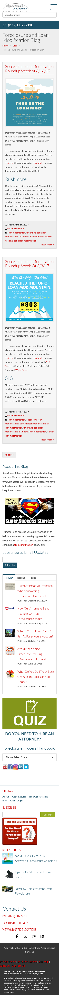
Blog (15, 45)
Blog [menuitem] (4, 800)
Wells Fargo (21, 370)
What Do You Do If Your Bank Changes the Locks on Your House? (35, 677)
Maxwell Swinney (16, 228)
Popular (9, 577)
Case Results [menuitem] (19, 796)
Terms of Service (27, 961)
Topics (32, 577)
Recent (21, 577)
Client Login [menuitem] (16, 800)
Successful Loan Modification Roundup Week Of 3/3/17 (29, 263)
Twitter (9, 162)
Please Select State (16, 757)
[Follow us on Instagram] (33, 936)
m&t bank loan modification (32, 431)
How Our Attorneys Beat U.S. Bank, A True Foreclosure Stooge (33, 613)
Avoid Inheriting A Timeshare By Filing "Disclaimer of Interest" (32, 654)
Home (5, 45)
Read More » (47, 244)
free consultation (23, 544)
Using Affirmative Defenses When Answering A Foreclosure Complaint (35, 591)
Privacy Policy (8, 961)
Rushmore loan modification (33, 236)
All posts (9, 454)
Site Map (44, 961)
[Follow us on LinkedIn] (42, 936)
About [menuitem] (5, 796)
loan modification (16, 232)
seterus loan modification (33, 423)
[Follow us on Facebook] (16, 936)
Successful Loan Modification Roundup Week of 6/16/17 (29, 68)
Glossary (5, 965)
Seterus (9, 366)
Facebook (38, 162)
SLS (48, 362)
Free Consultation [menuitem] (38, 796)
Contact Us (18, 965)
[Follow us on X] (25, 936)
